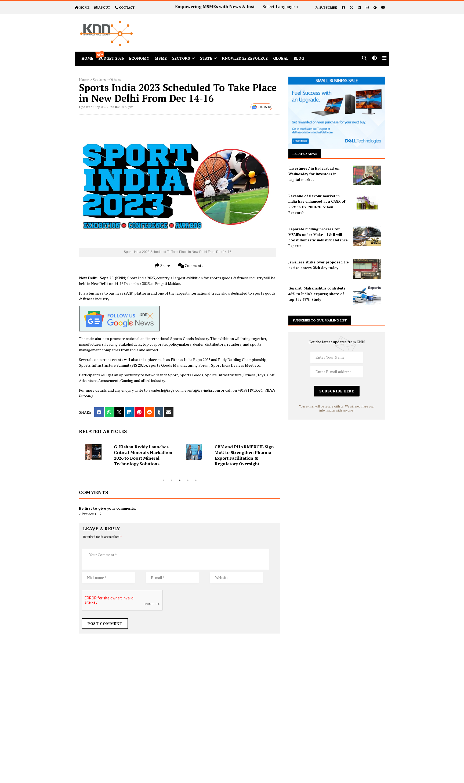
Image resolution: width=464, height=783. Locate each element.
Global (280, 58)
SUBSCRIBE (327, 7)
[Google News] (375, 7)
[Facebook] (343, 7)
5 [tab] (195, 480)
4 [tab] (187, 480)
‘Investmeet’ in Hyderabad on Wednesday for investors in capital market (313, 174)
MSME (161, 58)
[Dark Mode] (374, 58)
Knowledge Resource (245, 58)
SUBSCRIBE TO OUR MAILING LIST (319, 320)
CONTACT (127, 7)
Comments (193, 265)
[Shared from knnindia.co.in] (168, 412)
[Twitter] (351, 7)
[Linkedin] (359, 7)
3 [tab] (179, 480)
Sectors (181, 58)
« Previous (87, 513)
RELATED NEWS (304, 154)
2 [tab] (171, 480)
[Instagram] (367, 7)
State (206, 58)
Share (165, 265)
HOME (84, 7)
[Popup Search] (364, 58)
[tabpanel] (129, 458)
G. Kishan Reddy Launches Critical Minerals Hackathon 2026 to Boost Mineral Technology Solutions (140, 455)
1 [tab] (163, 480)
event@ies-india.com (202, 390)
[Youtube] (383, 7)
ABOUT (104, 7)
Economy (139, 58)
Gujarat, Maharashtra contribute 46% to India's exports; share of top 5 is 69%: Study (317, 294)
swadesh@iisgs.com (165, 390)
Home (84, 79)
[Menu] (384, 58)
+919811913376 (250, 390)
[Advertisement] (281, 26)
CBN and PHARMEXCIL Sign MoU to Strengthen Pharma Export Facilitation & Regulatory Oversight (241, 455)
